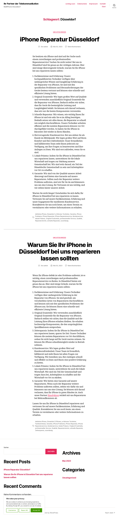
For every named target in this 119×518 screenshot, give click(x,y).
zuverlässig (64, 221)
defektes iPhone (40, 214)
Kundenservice (78, 216)
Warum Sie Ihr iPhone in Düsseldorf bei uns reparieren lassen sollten (59, 251)
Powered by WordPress (49, 513)
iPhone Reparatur (48, 216)
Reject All (24, 510)
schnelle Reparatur (53, 221)
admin (46, 47)
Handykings (53, 395)
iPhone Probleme (59, 424)
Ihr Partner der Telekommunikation (21, 4)
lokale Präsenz (40, 218)
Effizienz (58, 421)
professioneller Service (68, 218)
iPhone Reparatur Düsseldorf (59, 39)
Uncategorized (59, 32)
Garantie (73, 214)
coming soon (70, 4)
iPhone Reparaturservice (63, 216)
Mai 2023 (66, 461)
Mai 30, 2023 (57, 47)
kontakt (103, 4)
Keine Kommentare (74, 47)
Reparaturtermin (40, 221)
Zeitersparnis (39, 430)
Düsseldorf (50, 214)
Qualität (79, 218)
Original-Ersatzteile (52, 218)
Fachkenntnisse (40, 424)
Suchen (6, 447)
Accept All (36, 510)
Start (104, 7)
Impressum (93, 4)
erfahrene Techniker (62, 214)
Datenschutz (82, 4)
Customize (12, 510)
